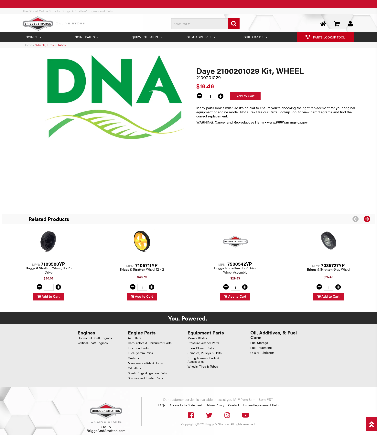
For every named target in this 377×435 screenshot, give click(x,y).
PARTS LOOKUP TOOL (328, 37)
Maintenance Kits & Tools (145, 363)
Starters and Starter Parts (145, 378)
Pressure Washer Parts (203, 343)
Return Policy (215, 405)
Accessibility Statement (185, 405)
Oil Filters (134, 368)
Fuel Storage (259, 342)
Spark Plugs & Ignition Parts (147, 373)
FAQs (162, 405)
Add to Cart (245, 95)
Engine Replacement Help (260, 405)
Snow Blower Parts (201, 348)
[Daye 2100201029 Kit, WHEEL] (115, 97)
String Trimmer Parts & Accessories (204, 360)
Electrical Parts (138, 348)
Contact (233, 405)
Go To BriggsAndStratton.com (106, 428)
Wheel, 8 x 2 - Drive (49, 270)
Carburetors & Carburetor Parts (150, 343)
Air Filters (134, 338)
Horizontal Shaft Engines (95, 338)
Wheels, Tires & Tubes (50, 45)
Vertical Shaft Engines (93, 343)
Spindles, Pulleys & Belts (205, 353)
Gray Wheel (328, 269)
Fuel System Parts (140, 353)
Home (28, 45)
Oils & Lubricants (262, 352)
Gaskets (133, 358)
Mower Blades (197, 338)
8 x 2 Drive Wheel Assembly (235, 270)
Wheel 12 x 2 (142, 269)
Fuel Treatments (261, 347)
